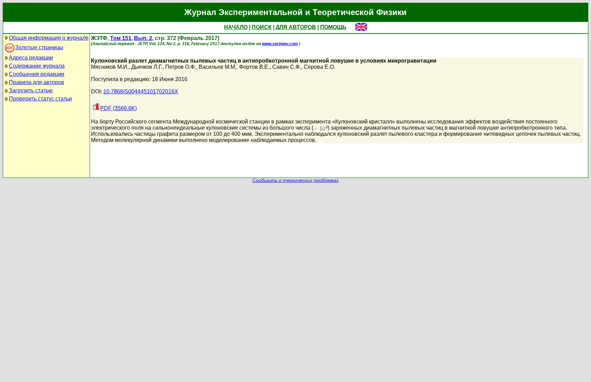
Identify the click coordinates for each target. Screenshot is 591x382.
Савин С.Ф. (286, 67)
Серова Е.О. (319, 67)
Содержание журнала (37, 66)
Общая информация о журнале (49, 38)
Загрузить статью (31, 90)
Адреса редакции (31, 58)
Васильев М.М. (217, 67)
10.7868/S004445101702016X (140, 91)
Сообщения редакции (36, 74)
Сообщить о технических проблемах (295, 180)
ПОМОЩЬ (333, 27)
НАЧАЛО (236, 27)
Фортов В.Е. (254, 67)
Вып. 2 (143, 38)
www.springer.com (280, 43)
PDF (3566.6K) (118, 108)
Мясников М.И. (110, 67)
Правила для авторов (36, 82)
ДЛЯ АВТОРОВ (296, 27)
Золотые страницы (39, 47)
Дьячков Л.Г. (146, 67)
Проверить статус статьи (40, 99)
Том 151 (120, 38)
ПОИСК (262, 27)
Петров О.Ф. (180, 67)
